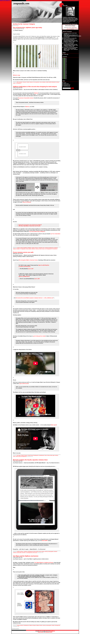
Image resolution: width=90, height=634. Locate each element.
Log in (65, 82)
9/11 (17, 82)
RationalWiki (45, 540)
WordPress (52, 631)
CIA (43, 247)
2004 (66, 77)
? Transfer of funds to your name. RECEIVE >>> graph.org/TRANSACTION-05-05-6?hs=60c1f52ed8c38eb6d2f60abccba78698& (72, 35)
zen (64, 47)
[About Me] (70, 11)
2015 (66, 65)
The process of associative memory (25, 97)
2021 (66, 58)
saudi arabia (19, 552)
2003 (66, 78)
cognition (25, 551)
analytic (21, 247)
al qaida (18, 247)
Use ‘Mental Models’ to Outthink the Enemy (43, 562)
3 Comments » (18, 83)
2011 (66, 69)
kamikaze (44, 82)
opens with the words (24, 383)
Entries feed (66, 83)
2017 (66, 62)
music (14, 83)
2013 (66, 67)
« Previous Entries (15, 25)
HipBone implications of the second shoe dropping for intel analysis (35, 86)
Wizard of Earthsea (27, 202)
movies (40, 248)
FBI (34, 551)
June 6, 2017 (30, 268)
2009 (66, 71)
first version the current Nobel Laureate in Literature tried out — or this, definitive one (34, 297)
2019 (66, 60)
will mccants (34, 552)
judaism (30, 248)
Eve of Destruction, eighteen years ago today (27, 27)
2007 (66, 74)
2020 (66, 59)
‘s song (16, 75)
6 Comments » (55, 248)
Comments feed (67, 84)
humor (40, 551)
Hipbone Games (39, 625)
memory (57, 82)
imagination (23, 248)
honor (41, 82)
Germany (36, 551)
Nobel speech (54, 424)
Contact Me (67, 37)
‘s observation (55, 233)
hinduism (56, 247)
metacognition (51, 551)
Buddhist (29, 247)
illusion (43, 551)
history (48, 455)
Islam (27, 248)
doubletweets (41, 455)
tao (45, 248)
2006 (66, 75)
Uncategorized (49, 248)
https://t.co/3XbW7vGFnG (24, 276)
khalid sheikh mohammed (51, 82)
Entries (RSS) (40, 632)
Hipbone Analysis (16, 248)
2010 (66, 70)
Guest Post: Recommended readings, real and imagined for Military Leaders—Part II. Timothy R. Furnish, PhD (71, 41)
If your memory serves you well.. (23, 252)
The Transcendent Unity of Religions (37, 231)
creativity (46, 247)
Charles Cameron (30, 82)
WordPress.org (67, 86)
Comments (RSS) (48, 632)
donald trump (30, 455)
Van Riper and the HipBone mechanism (25, 556)
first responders (36, 82)
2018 (66, 61)
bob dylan (19, 455)
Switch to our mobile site (5, 0)
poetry (19, 456)
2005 (66, 76)
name (43, 248)
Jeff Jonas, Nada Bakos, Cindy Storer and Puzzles (29, 225)
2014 (66, 66)
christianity (40, 247)
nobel (17, 456)
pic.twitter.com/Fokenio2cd (24, 266)
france (46, 455)
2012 (66, 68)
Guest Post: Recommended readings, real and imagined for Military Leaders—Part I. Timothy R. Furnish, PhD (71, 49)
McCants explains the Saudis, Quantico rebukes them (30, 460)
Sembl (53, 625)
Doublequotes (51, 247)
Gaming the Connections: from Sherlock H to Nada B (29, 224)
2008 (66, 73)
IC (20, 248)
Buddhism (25, 247)
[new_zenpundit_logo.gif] (70, 29)
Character (24, 82)
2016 (66, 64)
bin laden (20, 82)
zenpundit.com (21, 3)
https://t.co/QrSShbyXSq (43, 265)
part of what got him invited (39, 336)
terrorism (23, 552)
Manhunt (36, 93)
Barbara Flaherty (67, 38)
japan (54, 455)
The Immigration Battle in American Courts (28, 260)
